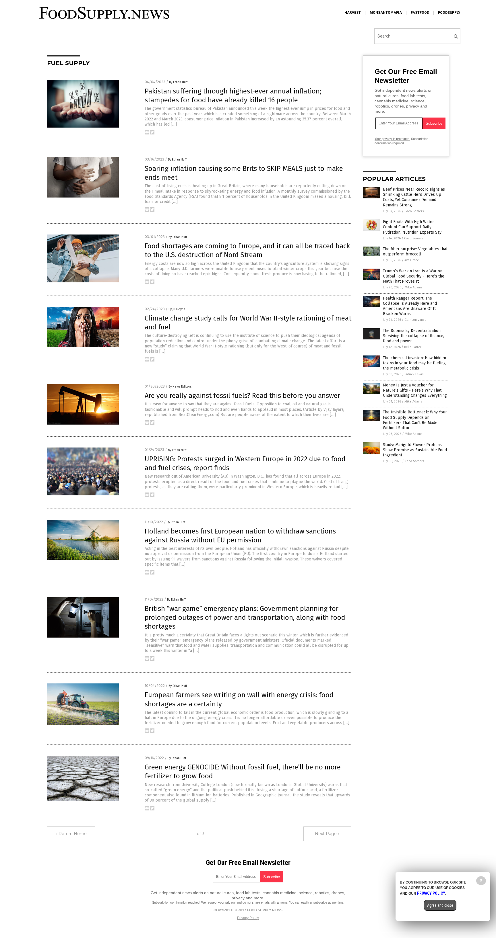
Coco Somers (414, 211)
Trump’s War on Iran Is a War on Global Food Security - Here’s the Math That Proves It (413, 276)
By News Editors (179, 386)
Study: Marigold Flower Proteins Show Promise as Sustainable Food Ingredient (415, 450)
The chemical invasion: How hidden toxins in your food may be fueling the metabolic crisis (414, 363)
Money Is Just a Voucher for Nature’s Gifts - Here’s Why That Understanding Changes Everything (415, 390)
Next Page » (327, 833)
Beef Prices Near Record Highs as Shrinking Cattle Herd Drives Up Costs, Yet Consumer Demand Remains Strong (414, 197)
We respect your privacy (218, 902)
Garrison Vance (415, 320)
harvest (352, 13)
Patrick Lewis (414, 374)
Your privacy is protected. (392, 138)
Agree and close (440, 905)
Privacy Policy (248, 918)
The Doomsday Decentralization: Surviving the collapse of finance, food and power (413, 335)
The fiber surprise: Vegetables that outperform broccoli (415, 252)
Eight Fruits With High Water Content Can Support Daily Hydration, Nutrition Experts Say (412, 226)
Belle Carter (412, 347)
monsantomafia (386, 13)
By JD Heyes (176, 309)
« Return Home (71, 833)
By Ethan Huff (178, 82)
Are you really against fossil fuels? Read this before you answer (242, 396)
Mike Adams (413, 287)
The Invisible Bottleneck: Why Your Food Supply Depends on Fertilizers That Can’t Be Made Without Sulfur (415, 420)
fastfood (420, 13)
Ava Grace (411, 260)
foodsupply (449, 13)
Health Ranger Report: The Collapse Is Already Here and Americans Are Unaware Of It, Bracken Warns (410, 306)
